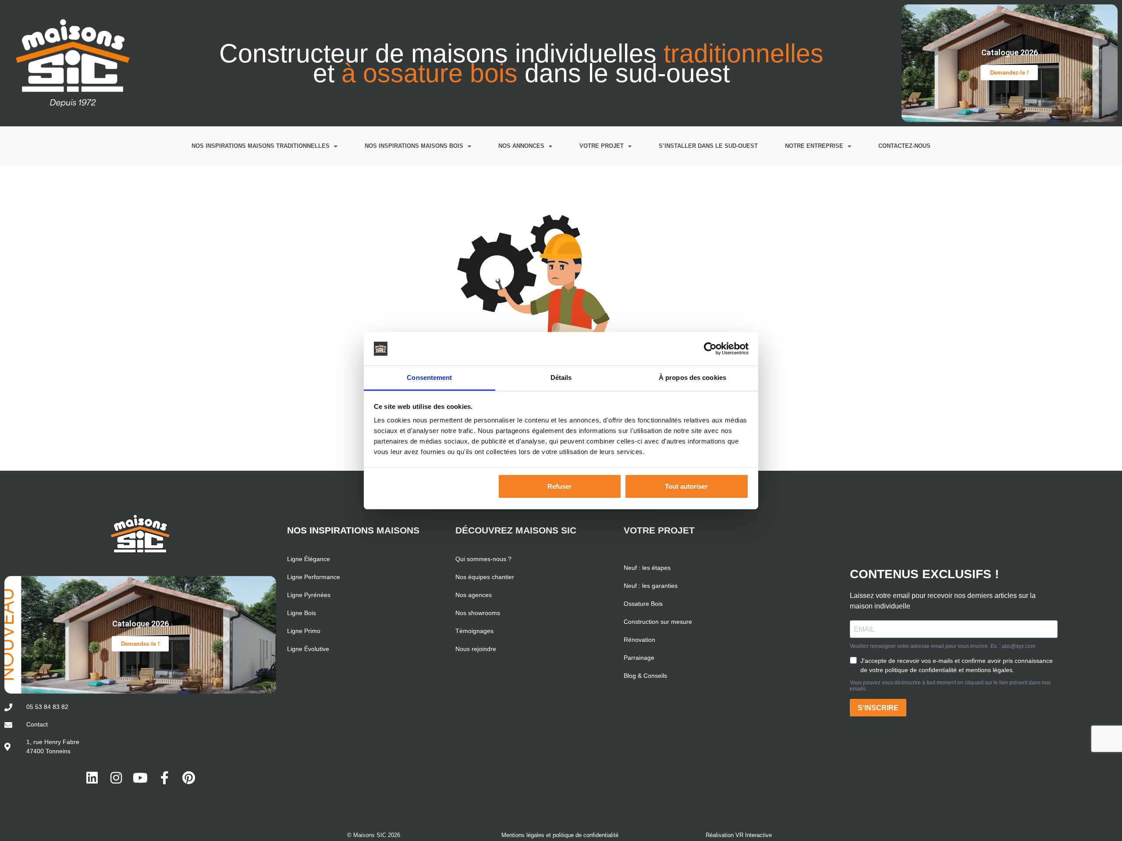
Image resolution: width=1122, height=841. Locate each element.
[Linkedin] (92, 777)
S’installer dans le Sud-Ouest (708, 146)
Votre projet (601, 146)
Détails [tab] (561, 377)
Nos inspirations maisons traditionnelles (261, 146)
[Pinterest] (188, 777)
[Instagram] (116, 777)
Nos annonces (521, 146)
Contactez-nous (904, 146)
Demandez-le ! (1009, 72)
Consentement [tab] (429, 377)
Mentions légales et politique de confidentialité (559, 835)
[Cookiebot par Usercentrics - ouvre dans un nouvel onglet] (710, 348)
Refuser (559, 486)
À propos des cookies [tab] (692, 377)
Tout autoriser (686, 486)
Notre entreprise (814, 146)
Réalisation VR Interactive (739, 835)
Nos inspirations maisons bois (414, 146)
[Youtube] (140, 777)
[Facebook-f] (164, 777)
